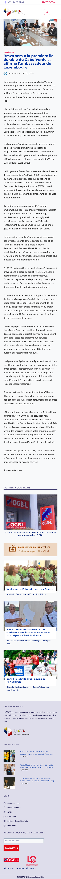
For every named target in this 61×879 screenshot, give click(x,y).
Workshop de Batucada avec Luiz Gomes (30, 589)
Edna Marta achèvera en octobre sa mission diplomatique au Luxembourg (37, 779)
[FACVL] (14, 12)
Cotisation (50, 2)
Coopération (9, 52)
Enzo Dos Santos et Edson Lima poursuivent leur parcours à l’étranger (36, 752)
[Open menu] (54, 12)
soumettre (11, 848)
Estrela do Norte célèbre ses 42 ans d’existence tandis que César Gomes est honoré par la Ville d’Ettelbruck (29, 632)
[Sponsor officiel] (11, 859)
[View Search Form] (47, 12)
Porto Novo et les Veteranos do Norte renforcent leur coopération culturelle (36, 766)
